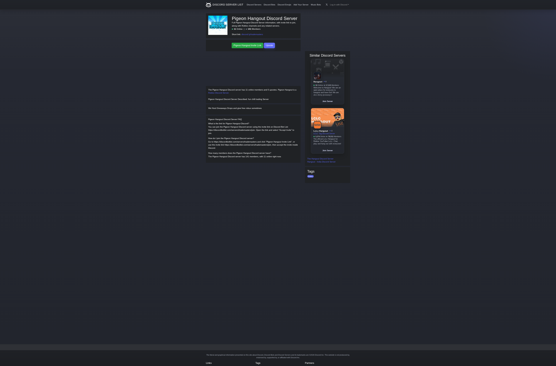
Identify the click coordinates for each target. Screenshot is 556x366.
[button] (339, 4)
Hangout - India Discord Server (321, 162)
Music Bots (316, 5)
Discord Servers (254, 5)
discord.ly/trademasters (252, 34)
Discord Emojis (284, 5)
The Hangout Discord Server (320, 159)
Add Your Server (301, 5)
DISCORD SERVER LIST (227, 4)
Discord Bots (269, 5)
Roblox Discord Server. (218, 93)
